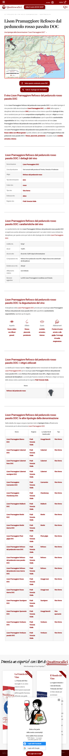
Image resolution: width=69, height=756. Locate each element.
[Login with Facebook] (25, 743)
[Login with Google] (25, 748)
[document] (34, 378)
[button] (59, 700)
